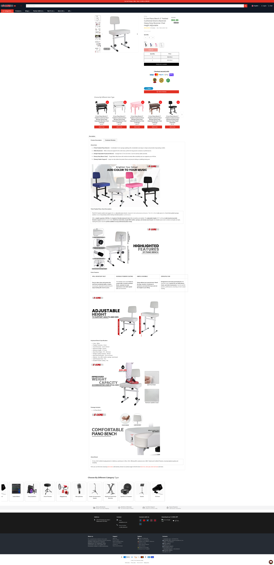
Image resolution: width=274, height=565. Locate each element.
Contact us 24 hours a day (151, 508)
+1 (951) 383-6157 (123, 527)
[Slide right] (97, 51)
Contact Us (115, 544)
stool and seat (154, 466)
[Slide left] (103, 34)
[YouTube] (144, 520)
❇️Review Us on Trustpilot (143, 548)
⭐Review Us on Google (143, 547)
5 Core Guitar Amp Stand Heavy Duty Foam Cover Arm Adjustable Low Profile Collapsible (22, 559)
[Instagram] (151, 520)
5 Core (135, 560)
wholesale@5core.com (167, 547)
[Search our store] (245, 5)
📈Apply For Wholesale (143, 538)
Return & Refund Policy (118, 541)
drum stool (110, 466)
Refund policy (127, 562)
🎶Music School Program (143, 544)
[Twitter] (147, 520)
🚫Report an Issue (142, 542)
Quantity (146, 34)
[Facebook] (140, 520)
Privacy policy (133, 562)
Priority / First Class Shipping (102, 508)
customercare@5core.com (177, 540)
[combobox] (136, 5)
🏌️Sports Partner (141, 545)
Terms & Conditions (117, 542)
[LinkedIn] (140, 524)
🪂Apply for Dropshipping (143, 539)
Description (92, 136)
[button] (147, 27)
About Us (115, 538)
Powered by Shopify (139, 560)
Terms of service (140, 562)
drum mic (142, 466)
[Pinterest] (155, 520)
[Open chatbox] (271, 562)
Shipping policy (146, 562)
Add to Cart (101, 127)
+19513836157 (170, 541)
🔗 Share (148, 88)
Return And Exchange (118, 545)
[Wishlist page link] (21, 6)
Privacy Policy (116, 539)
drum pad (148, 466)
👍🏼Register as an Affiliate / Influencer (146, 541)
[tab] (96, 140)
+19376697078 (174, 539)
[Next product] (182, 114)
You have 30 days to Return (127, 508)
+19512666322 (176, 549)
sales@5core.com (123, 522)
